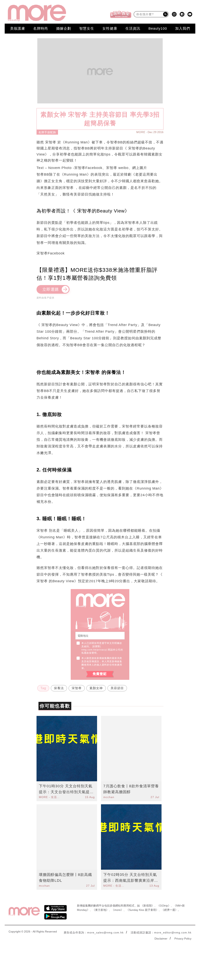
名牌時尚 (40, 28)
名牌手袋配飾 (47, 132)
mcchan (108, 797)
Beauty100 (157, 28)
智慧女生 (86, 28)
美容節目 (117, 688)
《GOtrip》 (164, 905)
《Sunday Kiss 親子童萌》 (142, 909)
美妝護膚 (17, 28)
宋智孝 (77, 688)
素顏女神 (96, 688)
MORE (140, 132)
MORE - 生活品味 (50, 797)
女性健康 (109, 28)
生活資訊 (132, 28)
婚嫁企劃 (63, 28)
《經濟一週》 (169, 909)
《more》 (117, 909)
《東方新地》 (100, 909)
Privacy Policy (182, 938)
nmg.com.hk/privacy (93, 650)
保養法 (59, 688)
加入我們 (182, 28)
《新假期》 (147, 905)
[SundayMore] (37, 13)
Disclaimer (160, 938)
